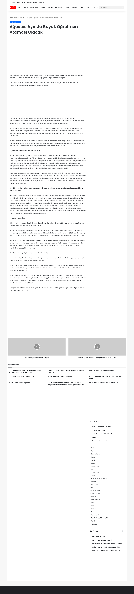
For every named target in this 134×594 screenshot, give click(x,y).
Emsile (43, 7)
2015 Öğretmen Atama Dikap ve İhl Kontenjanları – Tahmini (66, 371)
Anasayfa (14, 17)
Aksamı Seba (95, 466)
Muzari (74, 7)
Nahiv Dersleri (95, 499)
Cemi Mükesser (96, 493)
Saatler (93, 496)
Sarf (19, 7)
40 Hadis (94, 524)
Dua (18, 2)
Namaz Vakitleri (32, 2)
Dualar (93, 463)
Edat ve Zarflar (96, 454)
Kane (81, 7)
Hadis (93, 457)
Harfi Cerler (34, 7)
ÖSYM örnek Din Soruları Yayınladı (60, 377)
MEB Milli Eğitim (27, 17)
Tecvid (50, 7)
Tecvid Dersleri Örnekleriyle (99, 518)
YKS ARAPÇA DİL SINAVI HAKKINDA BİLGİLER (103, 383)
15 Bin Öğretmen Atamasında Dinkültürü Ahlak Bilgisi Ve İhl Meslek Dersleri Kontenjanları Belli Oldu (66, 384)
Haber (20, 17)
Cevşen (13, 2)
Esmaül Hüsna (95, 509)
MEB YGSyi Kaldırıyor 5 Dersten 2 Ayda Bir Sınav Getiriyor (105, 377)
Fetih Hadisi (42, 2)
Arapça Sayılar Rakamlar (99, 478)
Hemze (93, 481)
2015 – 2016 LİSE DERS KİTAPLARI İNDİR (21, 377)
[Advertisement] (48, 52)
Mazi (67, 7)
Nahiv (26, 7)
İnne (87, 7)
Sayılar (23, 2)
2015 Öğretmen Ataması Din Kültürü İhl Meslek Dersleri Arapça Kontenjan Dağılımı (24, 371)
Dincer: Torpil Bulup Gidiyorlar (19, 383)
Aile (92, 487)
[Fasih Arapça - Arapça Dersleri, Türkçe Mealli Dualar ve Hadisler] (13, 7)
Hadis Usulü (59, 7)
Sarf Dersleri (95, 472)
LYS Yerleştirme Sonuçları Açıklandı (101, 371)
